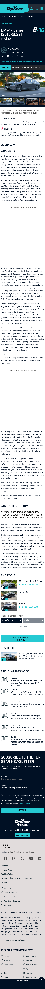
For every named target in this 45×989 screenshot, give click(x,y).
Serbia (29, 960)
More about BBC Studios (13, 939)
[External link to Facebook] (5, 858)
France (6, 956)
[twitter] (12, 56)
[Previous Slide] (3, 85)
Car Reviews (12, 16)
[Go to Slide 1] (6, 101)
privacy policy (24, 803)
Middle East (31, 977)
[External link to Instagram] (14, 858)
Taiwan (29, 973)
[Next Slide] (42, 85)
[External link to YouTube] (31, 858)
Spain (28, 969)
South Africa (31, 964)
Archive (4, 882)
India (6, 969)
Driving (15, 67)
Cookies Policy (7, 874)
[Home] (19, 8)
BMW (22, 16)
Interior (25, 67)
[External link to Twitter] (22, 858)
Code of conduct (11, 892)
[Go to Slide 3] (32, 101)
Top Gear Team (14, 49)
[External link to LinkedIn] (40, 858)
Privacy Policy (7, 870)
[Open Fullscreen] (42, 94)
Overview (5, 67)
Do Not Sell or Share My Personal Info (17, 878)
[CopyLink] (3, 56)
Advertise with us (11, 897)
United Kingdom (14, 852)
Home (3, 16)
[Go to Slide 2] (19, 101)
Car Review (6, 23)
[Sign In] (31, 8)
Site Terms (8, 888)
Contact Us (5, 865)
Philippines (31, 956)
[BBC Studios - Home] (6, 846)
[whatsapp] (17, 56)
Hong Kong (8, 964)
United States (28, 852)
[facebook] (8, 56)
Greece (7, 960)
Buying (34, 67)
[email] (21, 56)
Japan (6, 977)
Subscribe (22, 810)
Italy (6, 973)
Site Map (7, 905)
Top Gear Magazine (12, 901)
